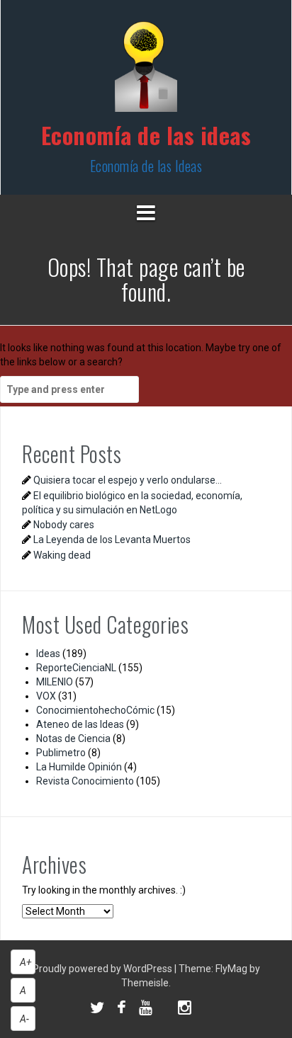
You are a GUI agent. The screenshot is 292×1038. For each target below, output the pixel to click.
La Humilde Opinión (79, 766)
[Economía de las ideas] (146, 70)
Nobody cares (63, 524)
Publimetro (61, 752)
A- (24, 1019)
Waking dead (62, 555)
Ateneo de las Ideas (80, 724)
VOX (46, 696)
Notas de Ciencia (73, 738)
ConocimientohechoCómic (95, 710)
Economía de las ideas (146, 135)
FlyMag (231, 968)
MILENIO (54, 682)
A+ (26, 962)
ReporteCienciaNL (76, 667)
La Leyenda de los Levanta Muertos (112, 539)
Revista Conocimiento (85, 781)
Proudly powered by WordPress (103, 968)
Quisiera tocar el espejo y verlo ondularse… (127, 480)
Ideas (48, 653)
